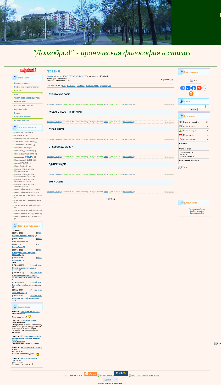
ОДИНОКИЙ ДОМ (57, 164)
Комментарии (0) (129, 104)
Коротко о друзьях (22, 132)
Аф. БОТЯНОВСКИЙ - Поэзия (27, 205)
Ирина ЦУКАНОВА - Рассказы (27, 217)
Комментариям (92, 86)
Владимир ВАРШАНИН (24, 138)
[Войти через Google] (204, 88)
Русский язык (36, 265)
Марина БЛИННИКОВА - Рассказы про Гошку (25, 175)
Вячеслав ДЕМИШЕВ (23, 151)
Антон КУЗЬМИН (21, 163)
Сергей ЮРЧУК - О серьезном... (28, 200)
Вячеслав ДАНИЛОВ (23, 160)
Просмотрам (105, 86)
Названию (71, 86)
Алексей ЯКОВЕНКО (23, 145)
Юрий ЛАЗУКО (21, 166)
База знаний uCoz (197, 213)
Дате (63, 86)
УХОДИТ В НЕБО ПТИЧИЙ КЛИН (65, 112)
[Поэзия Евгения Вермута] (27, 72)
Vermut (106, 104)
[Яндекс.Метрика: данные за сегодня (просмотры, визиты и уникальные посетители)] (106, 375)
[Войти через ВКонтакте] (188, 88)
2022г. (39, 233)
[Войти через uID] (182, 88)
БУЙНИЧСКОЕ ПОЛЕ (59, 94)
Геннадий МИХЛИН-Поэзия (26, 189)
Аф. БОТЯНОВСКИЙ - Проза (26, 210)
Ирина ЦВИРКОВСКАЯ (24, 154)
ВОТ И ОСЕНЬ (56, 182)
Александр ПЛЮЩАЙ (23, 157)
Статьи (58, 76)
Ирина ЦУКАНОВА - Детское (26, 213)
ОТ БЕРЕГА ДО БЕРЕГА (61, 147)
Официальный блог (197, 209)
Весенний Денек (21, 148)
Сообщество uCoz (196, 211)
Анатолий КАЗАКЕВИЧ (24, 142)
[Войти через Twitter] (196, 93)
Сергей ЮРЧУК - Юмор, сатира (28, 195)
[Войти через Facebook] (193, 88)
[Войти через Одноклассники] (191, 93)
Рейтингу (80, 86)
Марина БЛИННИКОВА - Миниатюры (25, 170)
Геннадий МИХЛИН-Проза (25, 192)
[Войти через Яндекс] (199, 88)
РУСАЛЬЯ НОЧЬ (57, 129)
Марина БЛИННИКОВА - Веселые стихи (25, 180)
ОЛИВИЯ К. (19, 135)
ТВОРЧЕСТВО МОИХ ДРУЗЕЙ (75, 76)
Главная (50, 76)
